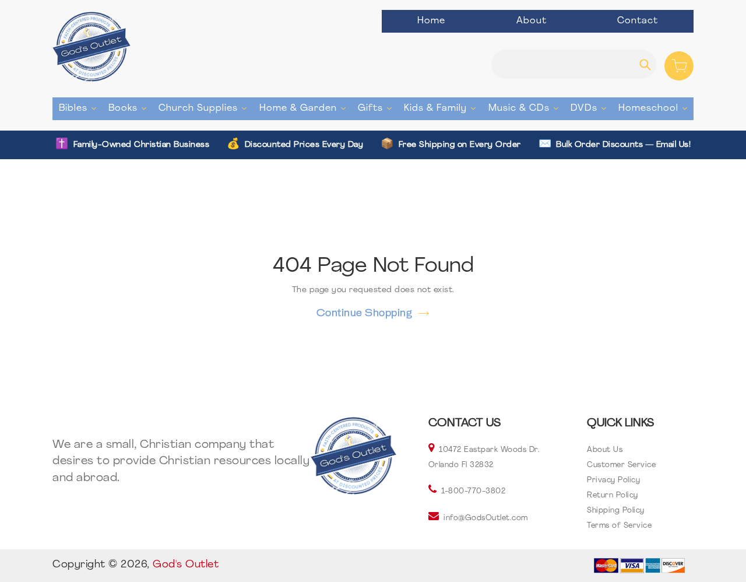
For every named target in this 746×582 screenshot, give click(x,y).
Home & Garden (305, 108)
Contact (637, 21)
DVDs (591, 108)
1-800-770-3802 (473, 491)
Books (130, 108)
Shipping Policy (616, 510)
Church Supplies (205, 108)
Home (431, 21)
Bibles (80, 108)
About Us (604, 450)
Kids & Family (442, 108)
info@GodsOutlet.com (486, 518)
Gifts (377, 108)
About (531, 21)
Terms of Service (619, 526)
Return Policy (612, 495)
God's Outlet (186, 565)
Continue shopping (364, 312)
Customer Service (621, 465)
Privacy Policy (613, 480)
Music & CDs (526, 108)
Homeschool (655, 108)
